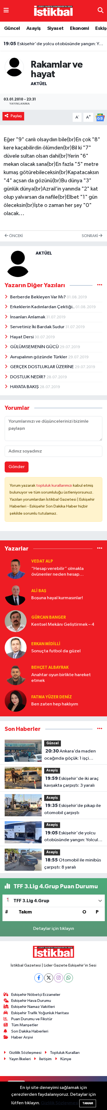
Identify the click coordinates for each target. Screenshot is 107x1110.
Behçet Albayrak (50, 667)
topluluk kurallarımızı (54, 485)
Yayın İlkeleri (20, 1059)
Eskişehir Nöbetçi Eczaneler (35, 995)
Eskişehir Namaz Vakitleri (33, 1007)
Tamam (87, 1103)
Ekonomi (79, 28)
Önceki (15, 236)
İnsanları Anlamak (28, 317)
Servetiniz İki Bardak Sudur (37, 327)
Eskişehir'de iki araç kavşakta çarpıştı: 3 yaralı (71, 782)
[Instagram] (58, 977)
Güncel (12, 28)
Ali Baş (38, 591)
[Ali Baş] (16, 594)
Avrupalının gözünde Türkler (39, 357)
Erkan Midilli (45, 644)
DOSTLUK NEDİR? (28, 377)
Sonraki (90, 236)
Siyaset (55, 28)
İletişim (45, 1059)
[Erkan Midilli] (16, 647)
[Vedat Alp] (16, 568)
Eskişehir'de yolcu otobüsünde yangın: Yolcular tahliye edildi (54, 43)
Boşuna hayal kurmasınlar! (57, 598)
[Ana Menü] (6, 10)
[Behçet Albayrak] (16, 674)
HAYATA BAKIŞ (25, 387)
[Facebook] (38, 977)
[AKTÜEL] (14, 67)
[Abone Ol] (100, 117)
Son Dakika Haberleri (29, 1031)
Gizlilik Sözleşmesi (25, 1053)
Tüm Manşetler (24, 1025)
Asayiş (33, 28)
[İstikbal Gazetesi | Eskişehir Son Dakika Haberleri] (53, 10)
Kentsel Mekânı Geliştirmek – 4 (62, 624)
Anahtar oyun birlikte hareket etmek (61, 678)
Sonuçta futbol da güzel (56, 651)
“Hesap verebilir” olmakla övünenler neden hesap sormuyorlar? (57, 572)
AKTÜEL (39, 84)
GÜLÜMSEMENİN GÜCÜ (35, 347)
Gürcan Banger (48, 617)
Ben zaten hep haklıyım (54, 704)
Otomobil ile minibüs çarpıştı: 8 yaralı (72, 864)
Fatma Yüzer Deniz (51, 697)
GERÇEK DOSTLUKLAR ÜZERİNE (42, 367)
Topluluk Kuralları (65, 1053)
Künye (65, 1059)
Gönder (17, 467)
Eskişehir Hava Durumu (31, 1001)
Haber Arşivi (22, 1037)
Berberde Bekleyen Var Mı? (38, 297)
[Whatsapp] (68, 977)
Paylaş (16, 116)
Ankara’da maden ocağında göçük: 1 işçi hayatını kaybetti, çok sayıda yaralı (73, 755)
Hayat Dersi (22, 337)
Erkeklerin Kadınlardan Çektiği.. (42, 307)
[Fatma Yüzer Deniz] (16, 700)
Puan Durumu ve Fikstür (31, 1019)
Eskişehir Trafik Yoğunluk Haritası (40, 1013)
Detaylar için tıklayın (53, 928)
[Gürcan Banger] (16, 621)
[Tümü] (99, 548)
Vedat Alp (42, 561)
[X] (48, 977)
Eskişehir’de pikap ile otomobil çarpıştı (72, 809)
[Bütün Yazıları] (99, 285)
